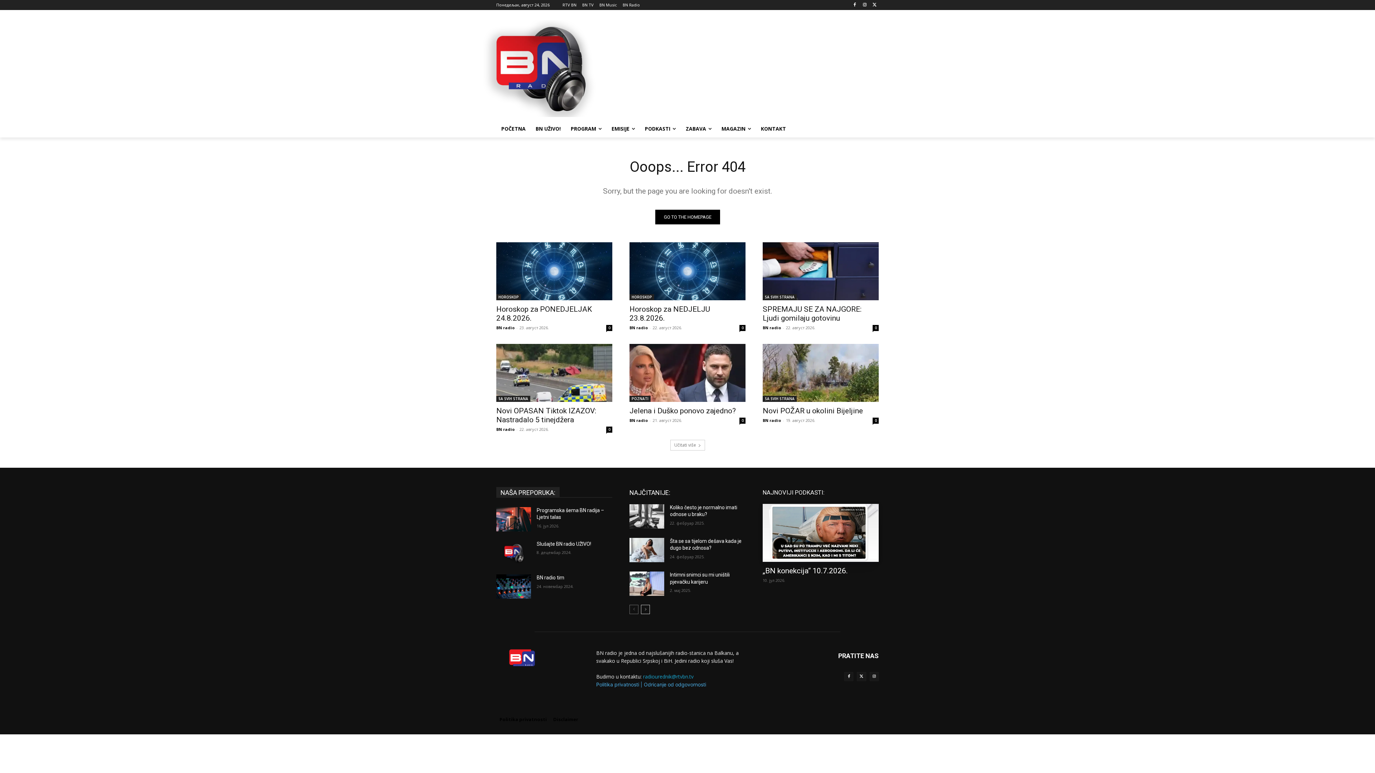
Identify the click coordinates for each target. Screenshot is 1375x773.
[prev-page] (633, 609)
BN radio (505, 327)
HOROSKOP (508, 297)
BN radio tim (550, 577)
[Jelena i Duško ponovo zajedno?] (687, 373)
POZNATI (640, 398)
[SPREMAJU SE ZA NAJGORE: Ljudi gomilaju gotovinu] (821, 271)
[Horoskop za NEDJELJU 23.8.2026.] (687, 271)
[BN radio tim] (513, 586)
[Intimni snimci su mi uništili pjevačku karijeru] (646, 584)
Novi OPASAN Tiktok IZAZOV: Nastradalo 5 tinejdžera (546, 415)
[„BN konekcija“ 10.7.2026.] (821, 533)
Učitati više (685, 445)
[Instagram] (864, 5)
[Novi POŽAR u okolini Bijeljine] (821, 373)
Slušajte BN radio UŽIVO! (564, 544)
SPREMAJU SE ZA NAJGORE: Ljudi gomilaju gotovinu (812, 313)
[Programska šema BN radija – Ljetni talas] (513, 519)
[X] (874, 5)
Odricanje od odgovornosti (675, 684)
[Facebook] (855, 5)
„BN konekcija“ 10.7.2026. (805, 571)
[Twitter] (861, 676)
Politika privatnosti (617, 684)
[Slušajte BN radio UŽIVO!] (513, 553)
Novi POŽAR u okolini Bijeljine (813, 411)
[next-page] (645, 609)
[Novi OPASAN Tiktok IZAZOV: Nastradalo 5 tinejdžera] (554, 373)
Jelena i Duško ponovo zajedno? (682, 411)
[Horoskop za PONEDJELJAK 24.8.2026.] (554, 271)
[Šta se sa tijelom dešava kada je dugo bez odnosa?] (646, 550)
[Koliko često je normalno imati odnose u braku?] (646, 516)
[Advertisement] (741, 68)
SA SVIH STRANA (780, 297)
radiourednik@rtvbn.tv (668, 676)
